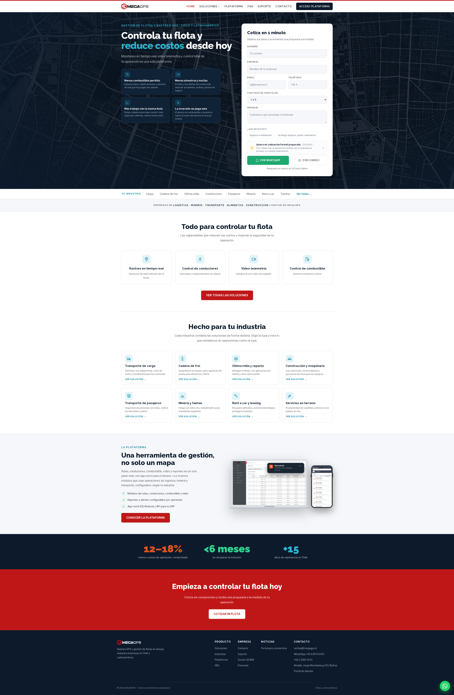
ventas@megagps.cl (305, 648)
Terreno (285, 193)
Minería (251, 193)
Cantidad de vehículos (262, 93)
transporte (214, 205)
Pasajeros (234, 193)
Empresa (252, 62)
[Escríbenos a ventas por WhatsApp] (445, 686)
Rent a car (268, 193)
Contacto (283, 6)
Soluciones (208, 6)
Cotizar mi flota (227, 614)
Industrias (220, 654)
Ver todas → (304, 193)
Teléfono (294, 77)
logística (181, 205)
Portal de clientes (303, 671)
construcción (257, 205)
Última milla (191, 193)
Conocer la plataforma (145, 517)
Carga (149, 193)
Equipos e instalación (261, 135)
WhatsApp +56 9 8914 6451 (309, 654)
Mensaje (252, 107)
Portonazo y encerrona (274, 648)
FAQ (250, 6)
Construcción (214, 193)
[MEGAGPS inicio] (134, 6)
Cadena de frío (169, 193)
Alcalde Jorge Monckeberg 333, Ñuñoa (315, 665)
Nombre (252, 46)
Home (191, 6)
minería (197, 205)
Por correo (311, 160)
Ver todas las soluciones (227, 295)
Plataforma (234, 6)
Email (251, 77)
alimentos (235, 205)
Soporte (264, 6)
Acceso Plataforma (314, 6)
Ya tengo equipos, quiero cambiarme (297, 135)
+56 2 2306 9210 (303, 659)
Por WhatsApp (270, 160)
